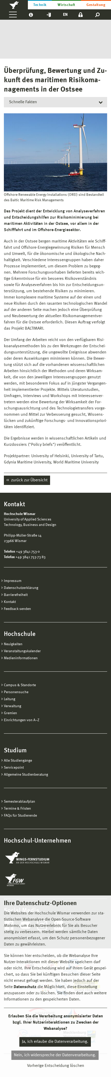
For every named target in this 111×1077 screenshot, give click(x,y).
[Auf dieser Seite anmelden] (80, 14)
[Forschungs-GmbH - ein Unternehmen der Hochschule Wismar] (27, 880)
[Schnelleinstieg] (49, 14)
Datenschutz (25, 987)
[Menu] (13, 14)
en (65, 15)
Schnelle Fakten (23, 102)
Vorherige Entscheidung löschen (55, 1066)
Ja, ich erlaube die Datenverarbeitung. (55, 1042)
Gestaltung (95, 5)
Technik (39, 5)
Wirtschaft (66, 5)
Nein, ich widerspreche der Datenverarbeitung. (55, 1055)
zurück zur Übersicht (28, 480)
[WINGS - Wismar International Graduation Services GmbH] (33, 858)
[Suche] (97, 14)
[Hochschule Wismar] (14, 4)
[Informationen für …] (30, 14)
